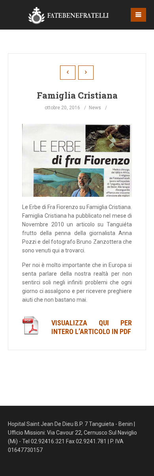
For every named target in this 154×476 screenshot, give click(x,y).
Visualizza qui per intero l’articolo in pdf (91, 327)
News (95, 107)
